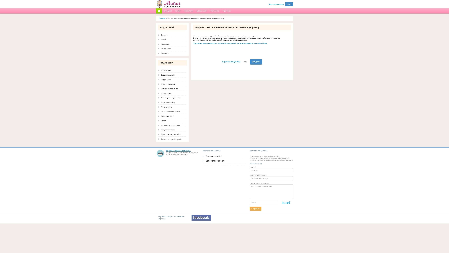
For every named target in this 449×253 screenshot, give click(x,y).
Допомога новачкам (215, 161)
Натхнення (165, 53)
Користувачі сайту (168, 102)
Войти (289, 4)
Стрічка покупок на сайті (170, 125)
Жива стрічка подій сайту (170, 98)
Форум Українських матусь (178, 150)
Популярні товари (168, 130)
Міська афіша (166, 93)
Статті (163, 121)
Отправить (255, 209)
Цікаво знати (166, 49)
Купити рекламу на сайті (170, 134)
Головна (162, 18)
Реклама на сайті (213, 156)
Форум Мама (166, 79)
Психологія (165, 44)
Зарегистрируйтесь (231, 62)
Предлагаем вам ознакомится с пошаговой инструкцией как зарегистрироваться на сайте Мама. (230, 43)
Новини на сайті (167, 116)
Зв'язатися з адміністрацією (171, 139)
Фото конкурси (166, 107)
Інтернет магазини (168, 84)
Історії (163, 40)
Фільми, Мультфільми (169, 89)
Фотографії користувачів (170, 111)
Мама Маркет (166, 70)
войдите (256, 62)
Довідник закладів (168, 75)
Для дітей (164, 35)
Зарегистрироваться (276, 4)
